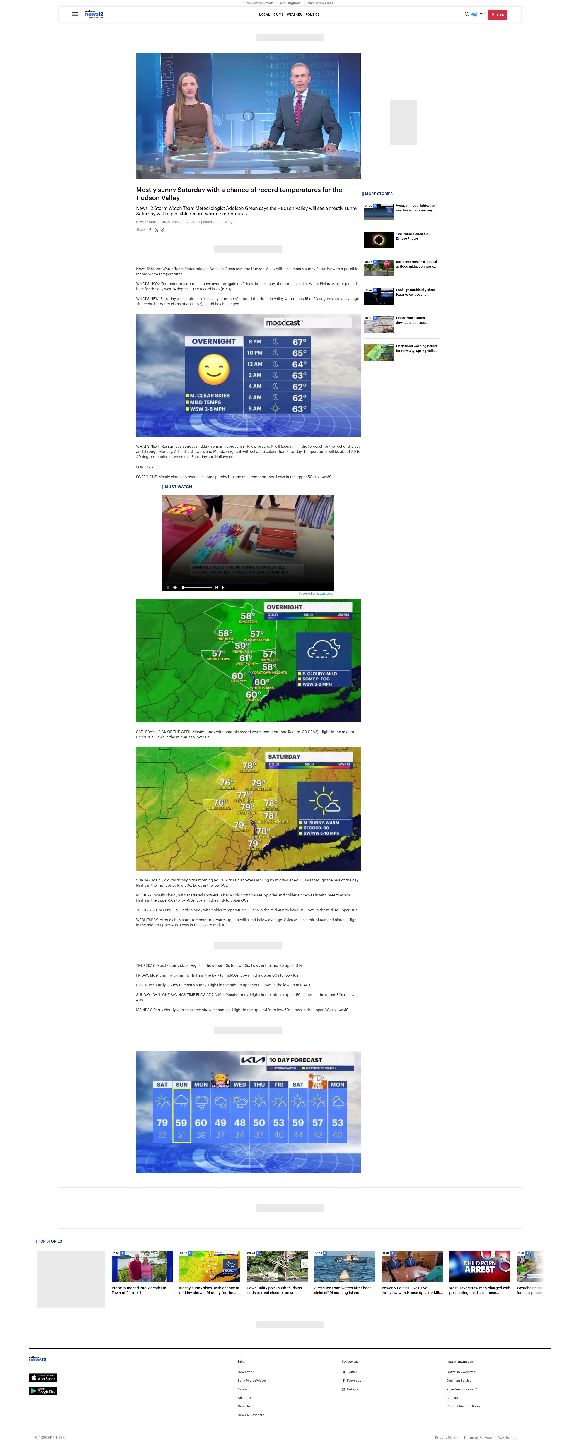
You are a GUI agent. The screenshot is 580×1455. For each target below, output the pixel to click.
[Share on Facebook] (150, 230)
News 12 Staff (146, 222)
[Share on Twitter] (156, 230)
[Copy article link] (163, 230)
